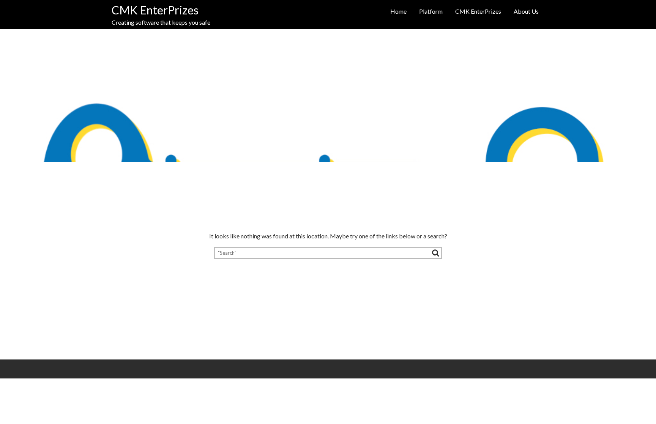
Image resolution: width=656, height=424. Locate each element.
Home (398, 11)
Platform (431, 11)
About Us (526, 11)
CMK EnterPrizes (155, 10)
